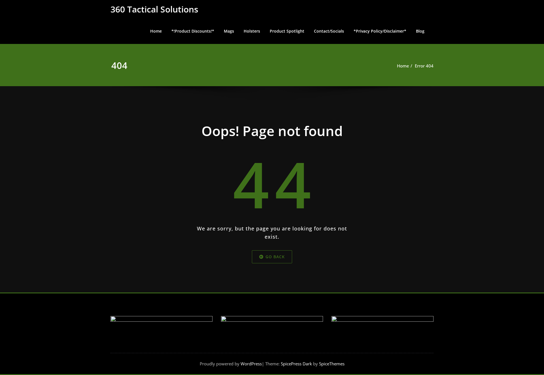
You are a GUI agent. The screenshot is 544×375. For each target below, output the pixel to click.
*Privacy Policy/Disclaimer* (380, 31)
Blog (420, 31)
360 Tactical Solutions (154, 9)
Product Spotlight (287, 31)
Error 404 (424, 66)
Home (156, 31)
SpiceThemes (331, 363)
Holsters (252, 31)
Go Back (275, 256)
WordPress (251, 363)
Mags (229, 31)
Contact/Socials (329, 31)
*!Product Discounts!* (192, 31)
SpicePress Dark (296, 363)
